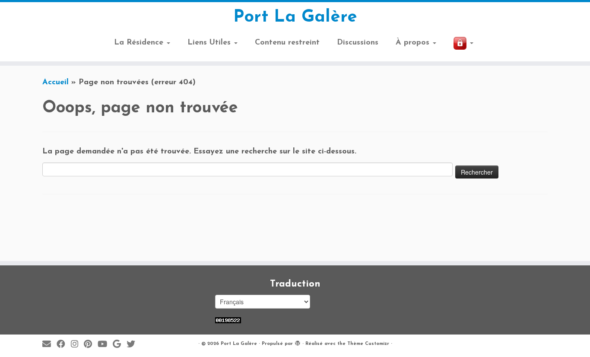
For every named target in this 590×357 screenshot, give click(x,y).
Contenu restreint (287, 43)
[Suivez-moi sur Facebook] (64, 345)
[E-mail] (49, 345)
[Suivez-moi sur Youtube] (105, 345)
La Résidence (140, 43)
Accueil (55, 82)
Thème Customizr (368, 343)
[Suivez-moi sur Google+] (120, 345)
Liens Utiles (210, 43)
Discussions (357, 43)
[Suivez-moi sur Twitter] (134, 345)
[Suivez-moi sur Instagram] (77, 345)
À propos (414, 43)
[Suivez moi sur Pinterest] (91, 345)
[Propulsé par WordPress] (298, 342)
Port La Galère (295, 17)
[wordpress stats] (228, 320)
